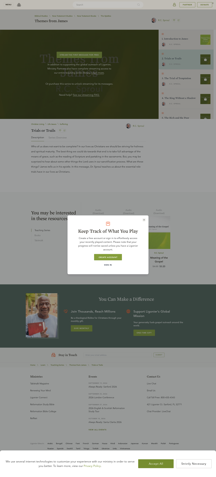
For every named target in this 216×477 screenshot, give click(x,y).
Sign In (108, 264)
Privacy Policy (92, 466)
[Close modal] (144, 220)
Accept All (156, 463)
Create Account (108, 257)
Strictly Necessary (193, 463)
